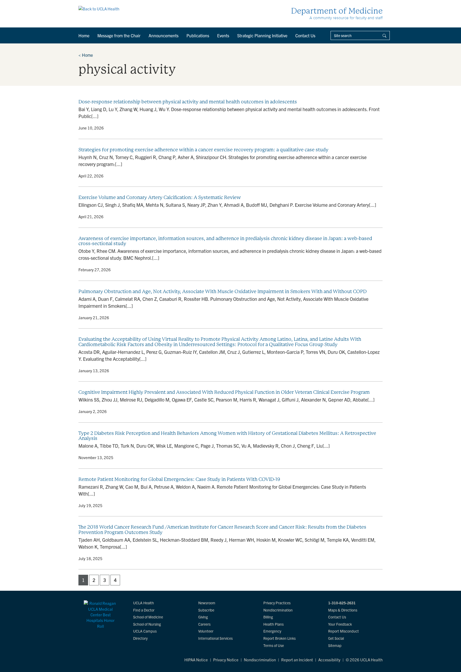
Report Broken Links (279, 638)
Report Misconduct (343, 631)
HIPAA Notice (196, 659)
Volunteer (205, 631)
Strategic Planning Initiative (262, 35)
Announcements (163, 35)
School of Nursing (147, 624)
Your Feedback (340, 624)
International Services (215, 638)
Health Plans (273, 624)
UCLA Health (143, 602)
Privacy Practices (277, 602)
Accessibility (329, 659)
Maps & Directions (342, 610)
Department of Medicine (337, 10)
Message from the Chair (119, 35)
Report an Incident (297, 659)
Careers (204, 624)
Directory (140, 638)
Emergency (272, 631)
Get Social (336, 638)
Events (223, 35)
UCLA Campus (145, 631)
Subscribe (206, 610)
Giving (203, 616)
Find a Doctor (143, 610)
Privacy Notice (226, 659)
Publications (197, 35)
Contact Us (305, 35)
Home (83, 35)
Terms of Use (273, 645)
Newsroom (206, 602)
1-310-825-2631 (342, 602)
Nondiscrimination (278, 610)
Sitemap (334, 645)
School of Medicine (148, 616)
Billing (268, 616)
